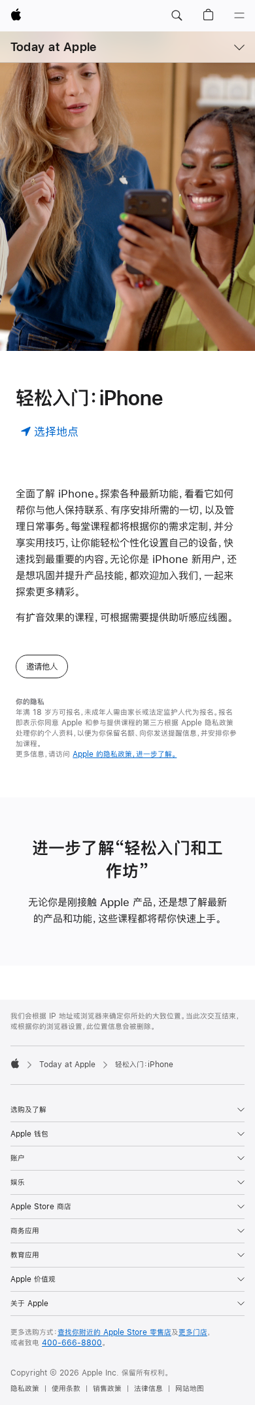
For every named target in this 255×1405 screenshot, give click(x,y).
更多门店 (192, 1332)
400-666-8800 (72, 1343)
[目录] (239, 15)
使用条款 (66, 1389)
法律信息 (148, 1389)
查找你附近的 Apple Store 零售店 (114, 1332)
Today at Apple (53, 47)
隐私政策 (24, 1389)
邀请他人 (42, 666)
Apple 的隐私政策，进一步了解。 (125, 754)
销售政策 (107, 1389)
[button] (176, 15)
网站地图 (189, 1389)
